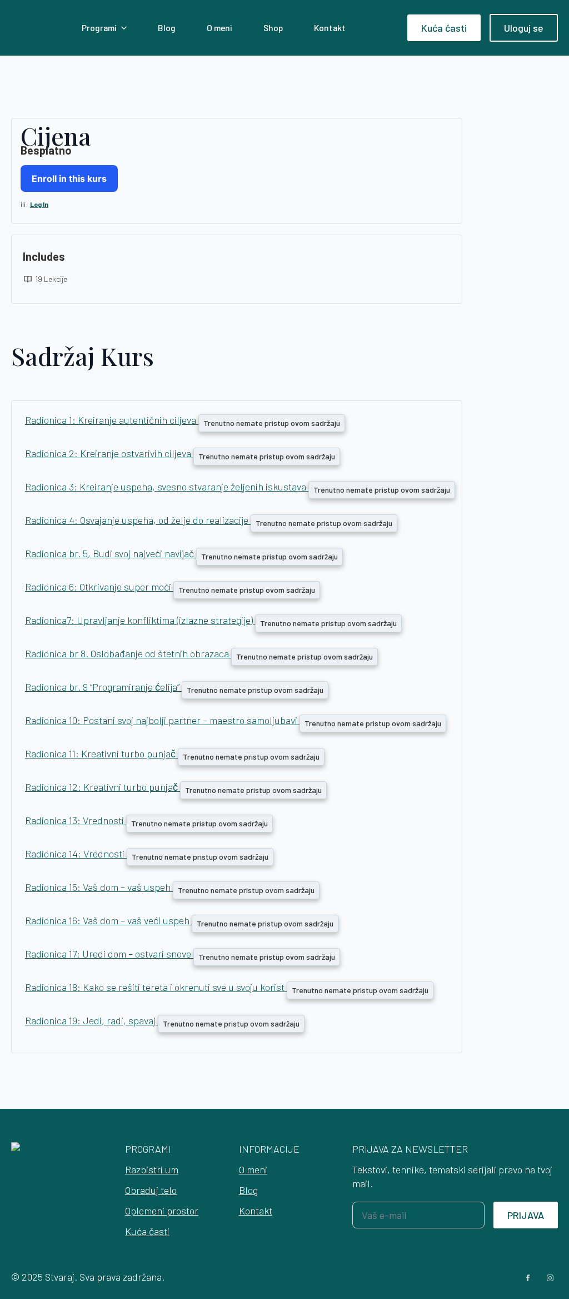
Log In (39, 204)
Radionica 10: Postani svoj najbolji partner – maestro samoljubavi (162, 720)
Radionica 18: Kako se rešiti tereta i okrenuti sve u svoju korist (156, 987)
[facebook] (528, 1278)
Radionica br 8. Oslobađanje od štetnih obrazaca (128, 653)
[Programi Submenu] (126, 28)
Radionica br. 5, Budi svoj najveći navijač (110, 553)
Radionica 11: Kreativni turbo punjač (101, 753)
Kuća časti (147, 1231)
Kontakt (330, 27)
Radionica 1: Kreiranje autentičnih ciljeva (111, 420)
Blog (167, 27)
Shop (273, 27)
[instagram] (550, 1278)
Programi (99, 27)
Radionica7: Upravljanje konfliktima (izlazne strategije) (140, 620)
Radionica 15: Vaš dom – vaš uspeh (99, 887)
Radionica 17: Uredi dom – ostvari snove (109, 954)
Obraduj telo (151, 1190)
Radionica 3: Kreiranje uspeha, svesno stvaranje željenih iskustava (166, 486)
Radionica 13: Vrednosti (75, 820)
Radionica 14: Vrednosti (76, 853)
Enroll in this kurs (69, 178)
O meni (219, 27)
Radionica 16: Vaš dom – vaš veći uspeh (108, 920)
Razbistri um (151, 1169)
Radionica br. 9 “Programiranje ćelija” (103, 687)
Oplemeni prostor (161, 1210)
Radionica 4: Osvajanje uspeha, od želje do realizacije (138, 520)
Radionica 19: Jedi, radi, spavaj (91, 1020)
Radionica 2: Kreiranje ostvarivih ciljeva (109, 453)
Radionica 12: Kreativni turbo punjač (102, 787)
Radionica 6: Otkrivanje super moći (99, 587)
